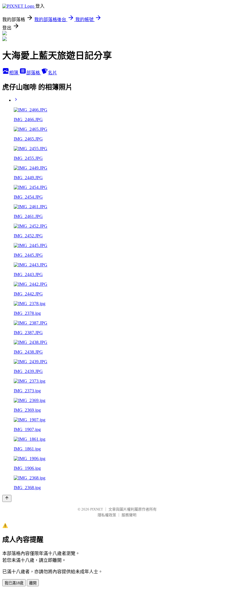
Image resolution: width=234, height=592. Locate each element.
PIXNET (96, 509)
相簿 (14, 72)
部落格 (33, 72)
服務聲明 (129, 515)
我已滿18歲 (14, 583)
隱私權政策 (107, 515)
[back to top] (6, 498)
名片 (52, 72)
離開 (33, 583)
